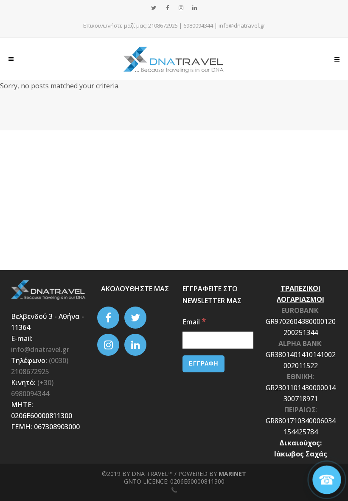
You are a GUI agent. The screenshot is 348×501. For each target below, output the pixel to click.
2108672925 (163, 25)
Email (194, 321)
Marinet (232, 474)
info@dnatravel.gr (242, 25)
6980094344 (198, 25)
